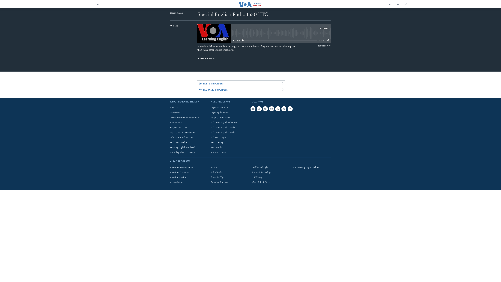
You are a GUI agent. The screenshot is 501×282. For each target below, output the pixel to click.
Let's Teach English (218, 137)
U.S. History (257, 177)
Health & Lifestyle (260, 167)
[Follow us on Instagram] (271, 108)
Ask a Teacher (217, 172)
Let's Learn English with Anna (223, 123)
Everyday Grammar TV (220, 118)
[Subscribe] (290, 108)
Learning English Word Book (183, 147)
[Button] (174, 26)
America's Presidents (179, 172)
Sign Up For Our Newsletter (182, 132)
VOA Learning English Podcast (306, 167)
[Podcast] (283, 108)
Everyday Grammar (219, 182)
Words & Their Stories (262, 182)
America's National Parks (181, 167)
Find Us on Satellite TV (180, 142)
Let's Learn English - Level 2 (222, 132)
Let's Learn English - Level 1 (222, 128)
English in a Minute (219, 108)
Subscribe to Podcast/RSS (181, 137)
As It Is (214, 167)
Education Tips (217, 177)
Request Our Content (179, 128)
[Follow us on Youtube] (265, 108)
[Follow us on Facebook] (252, 108)
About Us (174, 108)
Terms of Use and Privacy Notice (184, 118)
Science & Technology (261, 172)
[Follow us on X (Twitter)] (259, 108)
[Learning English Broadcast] (390, 4)
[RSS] (277, 108)
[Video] (398, 4)
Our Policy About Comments (182, 152)
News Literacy (216, 142)
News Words (216, 147)
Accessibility (176, 123)
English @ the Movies (219, 113)
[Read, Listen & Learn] (406, 4)
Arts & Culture (176, 182)
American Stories (178, 177)
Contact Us (175, 113)
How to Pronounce (218, 152)
